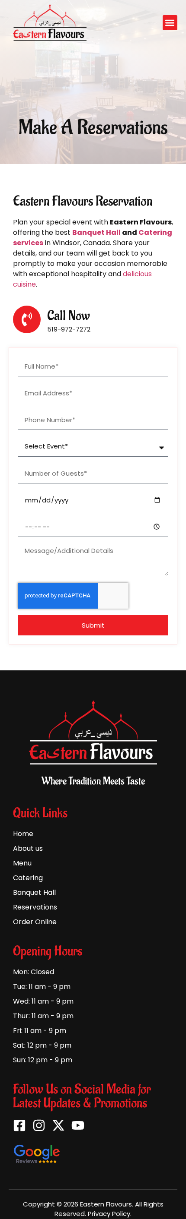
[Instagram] (38, 1125)
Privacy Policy (109, 1213)
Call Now (68, 315)
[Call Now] (27, 319)
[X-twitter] (58, 1125)
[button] (170, 22)
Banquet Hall (96, 232)
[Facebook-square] (19, 1125)
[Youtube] (77, 1125)
